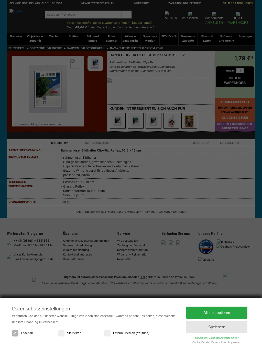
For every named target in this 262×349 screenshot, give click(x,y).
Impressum (234, 342)
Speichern (216, 327)
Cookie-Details (200, 342)
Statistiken (74, 333)
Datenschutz (218, 342)
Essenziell (28, 333)
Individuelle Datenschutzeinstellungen (216, 337)
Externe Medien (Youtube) (131, 333)
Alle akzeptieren (216, 312)
